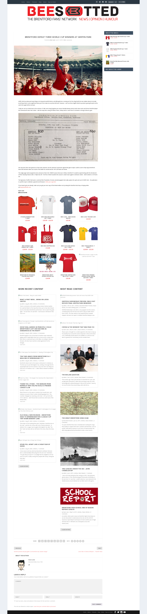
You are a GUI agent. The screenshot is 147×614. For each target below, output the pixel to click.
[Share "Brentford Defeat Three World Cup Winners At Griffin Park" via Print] (63, 541)
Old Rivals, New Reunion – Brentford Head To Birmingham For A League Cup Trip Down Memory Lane (35, 416)
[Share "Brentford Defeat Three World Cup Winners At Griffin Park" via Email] (60, 541)
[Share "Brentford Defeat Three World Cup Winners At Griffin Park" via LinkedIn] (54, 541)
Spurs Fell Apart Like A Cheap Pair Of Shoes (35, 445)
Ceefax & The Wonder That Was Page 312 (78, 327)
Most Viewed (82, 377)
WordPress (44, 612)
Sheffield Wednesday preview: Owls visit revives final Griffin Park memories (78, 302)
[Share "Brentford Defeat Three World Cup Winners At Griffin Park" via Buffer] (57, 541)
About (44, 2)
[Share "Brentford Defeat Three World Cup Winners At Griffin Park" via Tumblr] (48, 541)
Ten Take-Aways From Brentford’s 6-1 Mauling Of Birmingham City (35, 357)
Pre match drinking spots (72, 307)
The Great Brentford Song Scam (75, 418)
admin (22, 304)
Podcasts (34, 2)
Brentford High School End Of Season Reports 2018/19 (78, 508)
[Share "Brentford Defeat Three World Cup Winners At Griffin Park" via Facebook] (39, 541)
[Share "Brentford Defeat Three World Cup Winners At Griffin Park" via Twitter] (42, 541)
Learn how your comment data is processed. (45, 606)
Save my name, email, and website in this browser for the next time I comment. (35, 601)
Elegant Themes (31, 612)
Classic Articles (81, 329)
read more (22, 313)
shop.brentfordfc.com (25, 187)
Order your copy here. (50, 182)
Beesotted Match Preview (85, 305)
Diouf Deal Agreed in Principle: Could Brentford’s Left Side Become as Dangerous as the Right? (35, 329)
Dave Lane (52, 40)
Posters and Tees (73, 23)
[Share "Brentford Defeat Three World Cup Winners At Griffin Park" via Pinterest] (51, 541)
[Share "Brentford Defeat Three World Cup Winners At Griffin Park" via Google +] (45, 541)
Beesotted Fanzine (68, 420)
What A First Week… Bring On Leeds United (34, 300)
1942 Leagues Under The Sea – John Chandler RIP (76, 469)
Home (23, 2)
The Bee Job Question (70, 375)
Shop (40, 2)
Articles (35, 304)
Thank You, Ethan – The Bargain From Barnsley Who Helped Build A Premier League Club (35, 385)
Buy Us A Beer (52, 2)
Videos (28, 2)
